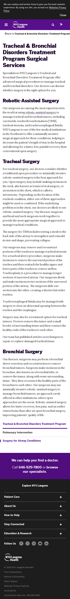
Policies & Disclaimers (14, 577)
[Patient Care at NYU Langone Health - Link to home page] (20, 25)
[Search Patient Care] (53, 24)
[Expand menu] (60, 497)
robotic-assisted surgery (40, 112)
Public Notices (10, 581)
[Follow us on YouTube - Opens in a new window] (40, 543)
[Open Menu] (6, 25)
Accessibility (10, 591)
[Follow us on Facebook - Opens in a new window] (21, 543)
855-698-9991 (33, 595)
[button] (63, 15)
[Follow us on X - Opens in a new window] (27, 543)
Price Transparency (13, 572)
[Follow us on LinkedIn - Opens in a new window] (46, 543)
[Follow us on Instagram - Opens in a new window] (34, 543)
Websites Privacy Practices (16, 586)
